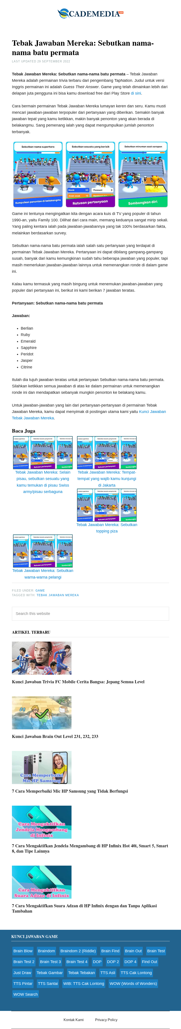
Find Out (149, 962)
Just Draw (22, 973)
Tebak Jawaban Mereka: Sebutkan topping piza (106, 528)
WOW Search (25, 994)
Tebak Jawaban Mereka (58, 595)
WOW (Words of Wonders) (133, 983)
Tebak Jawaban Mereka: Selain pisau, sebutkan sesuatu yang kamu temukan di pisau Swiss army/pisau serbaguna (42, 482)
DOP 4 (130, 962)
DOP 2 (113, 962)
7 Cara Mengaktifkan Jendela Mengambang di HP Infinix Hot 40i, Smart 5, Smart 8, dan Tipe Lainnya (90, 848)
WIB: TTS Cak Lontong (83, 983)
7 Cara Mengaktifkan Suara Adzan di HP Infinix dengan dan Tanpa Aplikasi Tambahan (84, 908)
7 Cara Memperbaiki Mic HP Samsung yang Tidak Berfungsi (70, 791)
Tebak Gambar (50, 973)
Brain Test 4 (76, 962)
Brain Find (110, 951)
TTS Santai (48, 983)
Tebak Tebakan (81, 973)
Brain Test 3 (50, 962)
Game (40, 590)
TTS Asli (107, 973)
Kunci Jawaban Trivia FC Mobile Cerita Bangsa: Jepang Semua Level (78, 681)
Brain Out (133, 951)
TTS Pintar (22, 983)
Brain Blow (22, 951)
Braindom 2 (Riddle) (78, 951)
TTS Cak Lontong (136, 973)
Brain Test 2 (23, 962)
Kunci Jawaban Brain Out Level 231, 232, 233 (55, 736)
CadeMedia (90, 13)
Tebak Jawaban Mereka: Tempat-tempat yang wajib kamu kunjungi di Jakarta (106, 478)
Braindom (46, 951)
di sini (136, 93)
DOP (97, 962)
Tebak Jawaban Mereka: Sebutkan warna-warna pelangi (42, 573)
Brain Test (156, 951)
